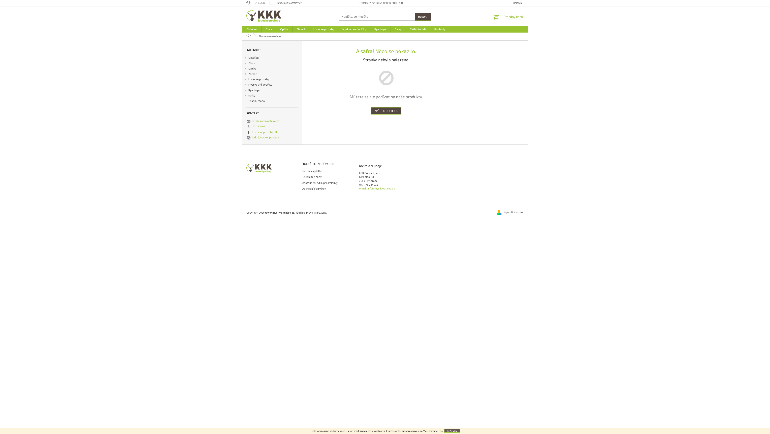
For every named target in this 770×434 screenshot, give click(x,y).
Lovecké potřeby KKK (265, 132)
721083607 (258, 127)
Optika (252, 69)
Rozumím (452, 430)
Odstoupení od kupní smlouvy (320, 183)
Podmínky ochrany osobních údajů (381, 3)
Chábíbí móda (256, 101)
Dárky (251, 96)
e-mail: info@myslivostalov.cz (377, 189)
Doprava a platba (312, 171)
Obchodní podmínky (314, 189)
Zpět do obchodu (386, 111)
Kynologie (254, 90)
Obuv (251, 63)
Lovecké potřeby (258, 79)
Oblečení (253, 58)
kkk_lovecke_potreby (265, 138)
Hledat (423, 16)
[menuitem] (251, 29)
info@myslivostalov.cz (266, 121)
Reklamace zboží (312, 177)
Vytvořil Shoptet (514, 213)
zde (440, 431)
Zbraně (252, 74)
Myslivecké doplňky (260, 85)
